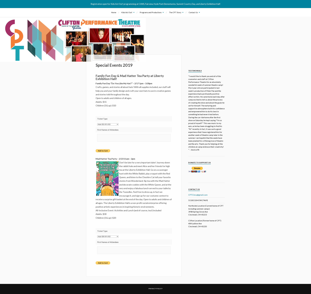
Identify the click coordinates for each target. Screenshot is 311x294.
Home (113, 12)
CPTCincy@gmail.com (197, 195)
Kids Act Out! (126, 12)
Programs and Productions (151, 12)
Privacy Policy (156, 289)
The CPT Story (175, 12)
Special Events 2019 (114, 65)
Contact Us (193, 12)
